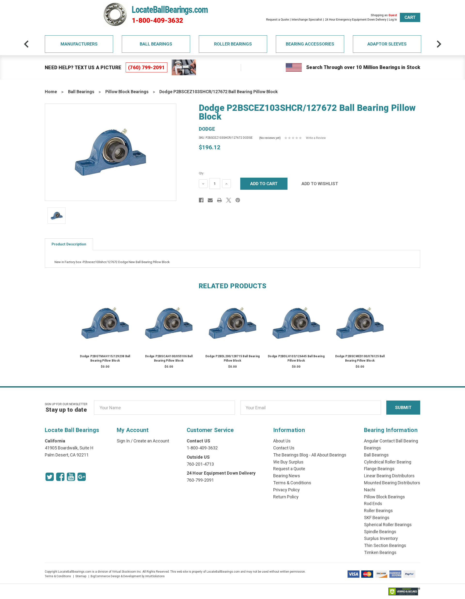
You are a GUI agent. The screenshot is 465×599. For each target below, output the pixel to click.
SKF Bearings (376, 517)
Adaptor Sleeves (387, 43)
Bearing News (286, 475)
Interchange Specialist (307, 19)
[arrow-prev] (26, 44)
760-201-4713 (200, 464)
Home (51, 91)
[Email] (210, 200)
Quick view (105, 318)
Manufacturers (79, 43)
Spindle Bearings (380, 531)
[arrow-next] (439, 44)
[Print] (219, 200)
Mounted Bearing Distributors (392, 482)
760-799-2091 (200, 480)
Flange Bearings (379, 468)
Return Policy (286, 496)
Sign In (123, 440)
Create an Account (151, 440)
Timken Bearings (380, 552)
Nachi (369, 489)
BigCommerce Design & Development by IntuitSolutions (128, 576)
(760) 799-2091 (146, 67)
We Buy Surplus (288, 461)
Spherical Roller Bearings (388, 524)
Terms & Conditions (292, 482)
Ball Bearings (156, 43)
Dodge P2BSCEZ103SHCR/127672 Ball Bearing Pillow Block (218, 91)
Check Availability (105, 328)
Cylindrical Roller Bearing (387, 461)
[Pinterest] (237, 200)
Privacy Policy (286, 489)
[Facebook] (201, 200)
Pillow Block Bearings (126, 91)
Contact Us (283, 447)
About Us (282, 440)
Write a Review (316, 138)
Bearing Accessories (310, 43)
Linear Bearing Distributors (389, 475)
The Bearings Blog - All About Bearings (309, 454)
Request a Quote (277, 19)
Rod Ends (373, 503)
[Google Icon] (81, 477)
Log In (393, 19)
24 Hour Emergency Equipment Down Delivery (355, 19)
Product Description (69, 244)
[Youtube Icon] (71, 477)
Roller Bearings (233, 43)
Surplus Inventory (381, 538)
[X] (228, 200)
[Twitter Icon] (49, 477)
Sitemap (80, 576)
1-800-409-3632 (157, 20)
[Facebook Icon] (60, 477)
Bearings (372, 447)
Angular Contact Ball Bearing (391, 440)
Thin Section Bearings (385, 545)
